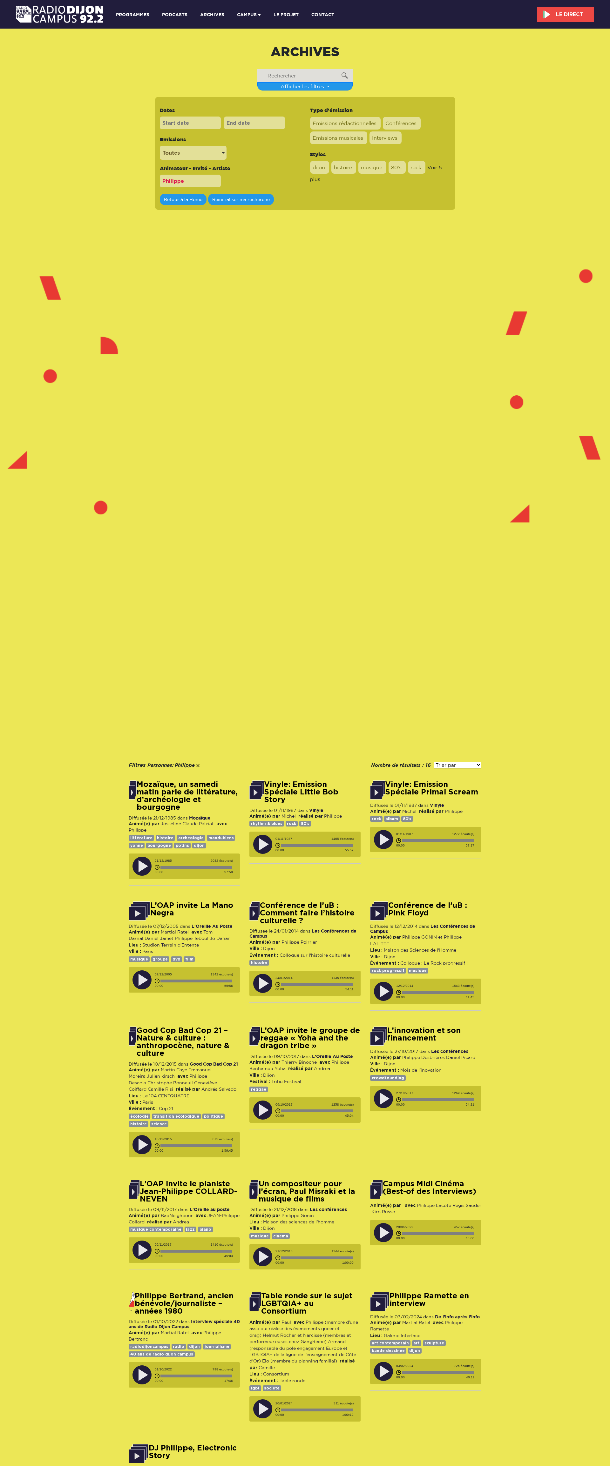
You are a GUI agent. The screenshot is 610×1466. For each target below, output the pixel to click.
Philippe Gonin (297, 1215)
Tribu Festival (286, 1081)
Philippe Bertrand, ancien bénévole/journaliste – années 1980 (184, 1303)
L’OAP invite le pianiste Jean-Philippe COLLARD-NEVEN (188, 1191)
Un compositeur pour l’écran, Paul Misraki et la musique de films (307, 1191)
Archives (212, 14)
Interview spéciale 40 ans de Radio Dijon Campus (184, 1324)
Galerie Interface (402, 1335)
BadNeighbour (177, 1215)
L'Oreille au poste (210, 1209)
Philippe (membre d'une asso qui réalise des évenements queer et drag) (303, 1328)
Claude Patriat (198, 823)
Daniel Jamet (159, 938)
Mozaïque (200, 817)
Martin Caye (174, 1070)
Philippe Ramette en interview (429, 1299)
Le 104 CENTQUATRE (165, 1096)
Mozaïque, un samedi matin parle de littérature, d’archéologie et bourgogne (187, 795)
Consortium (276, 1374)
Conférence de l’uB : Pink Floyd (427, 909)
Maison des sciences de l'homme (298, 1222)
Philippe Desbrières (423, 1057)
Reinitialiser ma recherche (241, 199)
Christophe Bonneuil (170, 1083)
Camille (267, 1367)
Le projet (286, 14)
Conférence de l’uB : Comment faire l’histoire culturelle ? (307, 912)
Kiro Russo (383, 1211)
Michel (288, 816)
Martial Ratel (175, 932)
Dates (167, 110)
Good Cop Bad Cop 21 (214, 1064)
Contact (322, 14)
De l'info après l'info (457, 1316)
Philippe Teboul (191, 938)
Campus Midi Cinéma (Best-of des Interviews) (429, 1187)
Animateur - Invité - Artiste (195, 168)
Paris (147, 951)
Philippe (137, 830)
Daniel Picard (460, 1057)
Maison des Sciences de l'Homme (420, 950)
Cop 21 (166, 1108)
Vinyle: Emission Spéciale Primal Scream (431, 788)
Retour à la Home (183, 199)
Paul (286, 1322)
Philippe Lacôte (434, 1205)
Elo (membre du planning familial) (299, 1361)
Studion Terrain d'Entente (170, 945)
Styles (318, 154)
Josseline (171, 823)
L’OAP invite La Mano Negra (191, 909)
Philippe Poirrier (299, 942)
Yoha (280, 1068)
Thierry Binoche (299, 1062)
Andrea (322, 1068)
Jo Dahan (220, 938)
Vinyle (316, 810)
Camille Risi (160, 1089)
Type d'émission (331, 110)
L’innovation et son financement (424, 1034)
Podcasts (174, 14)
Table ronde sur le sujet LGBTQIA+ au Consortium (306, 1303)
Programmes (132, 14)
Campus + (249, 14)
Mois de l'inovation (421, 1070)
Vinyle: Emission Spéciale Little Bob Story (301, 791)
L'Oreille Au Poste (212, 926)
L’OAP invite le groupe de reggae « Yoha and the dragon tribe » (310, 1038)
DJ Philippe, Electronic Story (193, 1451)
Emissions (173, 139)
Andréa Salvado (218, 1089)
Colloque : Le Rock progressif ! (434, 963)
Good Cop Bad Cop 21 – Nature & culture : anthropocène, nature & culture (183, 1042)
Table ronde (292, 1380)
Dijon (269, 948)
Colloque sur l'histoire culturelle (315, 955)
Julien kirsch (161, 1076)
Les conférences (449, 1051)
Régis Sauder (466, 1205)
